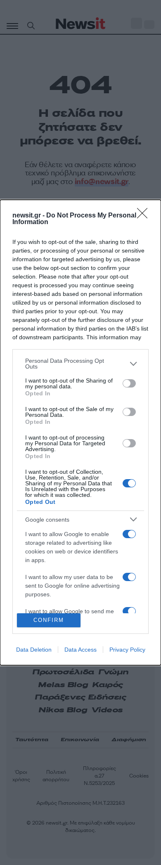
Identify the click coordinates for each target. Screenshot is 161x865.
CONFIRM (48, 620)
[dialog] (80, 432)
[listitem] (80, 363)
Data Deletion (34, 649)
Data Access (80, 649)
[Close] (145, 216)
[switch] (129, 383)
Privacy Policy (127, 649)
